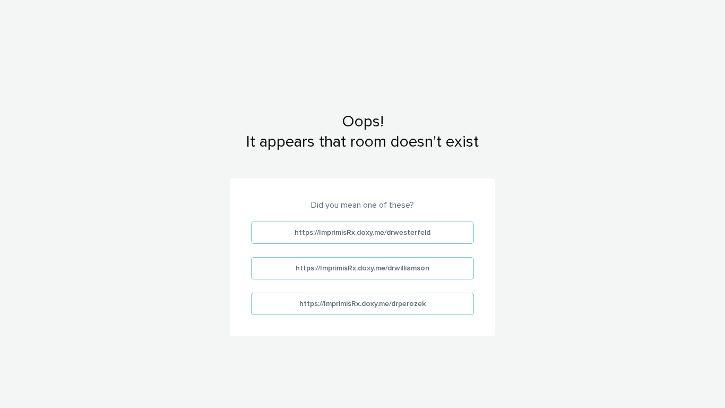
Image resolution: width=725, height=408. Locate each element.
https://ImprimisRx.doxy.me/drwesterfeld (362, 232)
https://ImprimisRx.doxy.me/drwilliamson (362, 268)
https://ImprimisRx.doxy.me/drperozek (362, 303)
